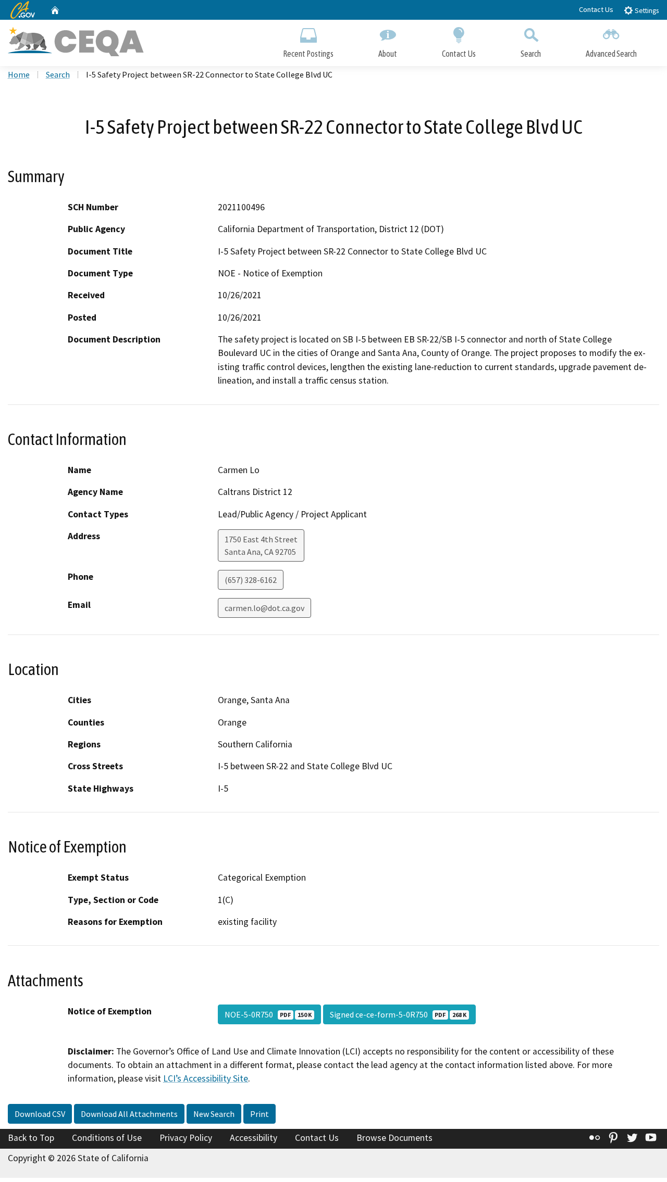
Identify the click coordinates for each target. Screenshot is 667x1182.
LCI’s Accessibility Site (205, 1078)
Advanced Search (611, 53)
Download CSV (40, 1114)
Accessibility (253, 1137)
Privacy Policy (185, 1137)
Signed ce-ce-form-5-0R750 (398, 1014)
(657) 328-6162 (251, 580)
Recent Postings (308, 53)
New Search (213, 1114)
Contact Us (596, 9)
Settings (646, 10)
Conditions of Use (107, 1137)
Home (19, 74)
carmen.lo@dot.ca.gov (264, 608)
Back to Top (31, 1137)
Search (531, 53)
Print (259, 1114)
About (387, 53)
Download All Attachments (129, 1114)
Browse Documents (394, 1137)
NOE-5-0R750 (268, 1014)
